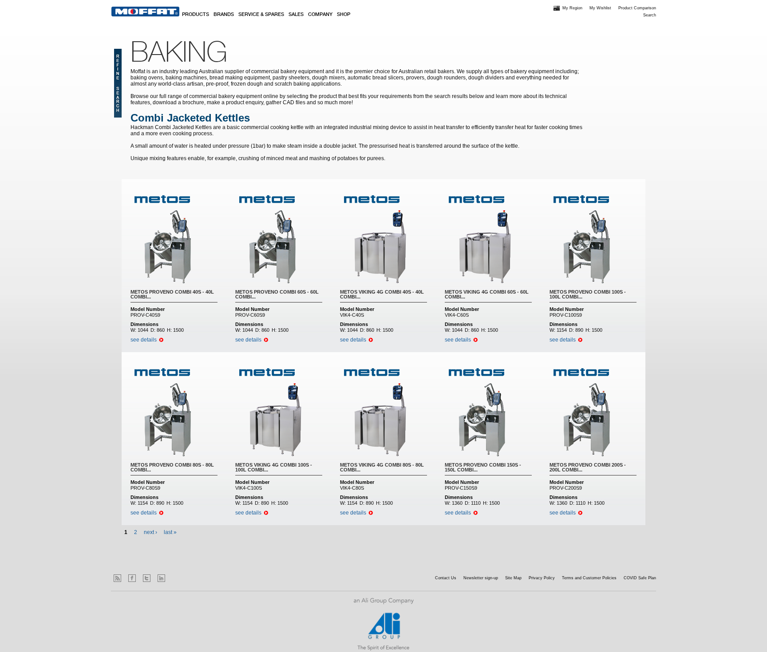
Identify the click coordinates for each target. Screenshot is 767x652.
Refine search (118, 83)
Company (320, 14)
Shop (343, 14)
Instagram (176, 578)
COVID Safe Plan (640, 578)
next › (150, 532)
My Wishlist (600, 8)
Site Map (513, 578)
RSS (117, 578)
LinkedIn (161, 578)
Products (195, 14)
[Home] (145, 11)
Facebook (132, 578)
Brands (223, 14)
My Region (572, 8)
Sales (296, 14)
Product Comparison (637, 8)
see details (143, 340)
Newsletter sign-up (480, 578)
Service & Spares (261, 14)
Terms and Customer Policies (589, 578)
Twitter (146, 578)
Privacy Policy (542, 578)
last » (170, 532)
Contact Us (445, 578)
